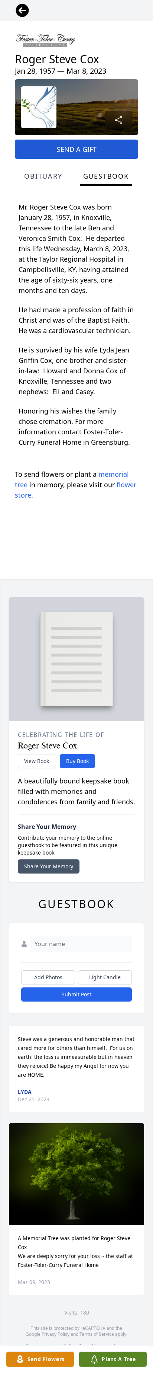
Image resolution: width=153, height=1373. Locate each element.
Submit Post (76, 994)
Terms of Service (96, 1334)
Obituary (43, 176)
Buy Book (77, 760)
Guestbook (106, 176)
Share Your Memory (48, 866)
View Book (36, 760)
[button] (76, 1174)
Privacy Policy (55, 1334)
